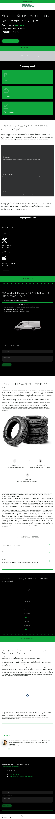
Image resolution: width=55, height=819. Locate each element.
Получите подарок (10, 41)
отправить (6, 365)
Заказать (6, 233)
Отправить (6, 806)
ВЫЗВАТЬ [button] (27, 605)
